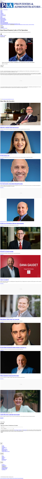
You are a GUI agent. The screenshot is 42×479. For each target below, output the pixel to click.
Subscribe (2, 27)
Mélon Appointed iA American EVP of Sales (9, 375)
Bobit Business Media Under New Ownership (9, 319)
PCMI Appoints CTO (4, 155)
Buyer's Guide (18, 23)
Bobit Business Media (17, 24)
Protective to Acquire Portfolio (6, 251)
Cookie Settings (12, 24)
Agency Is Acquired (4, 279)
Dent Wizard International (5, 99)
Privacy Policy (2, 478)
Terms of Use (6, 478)
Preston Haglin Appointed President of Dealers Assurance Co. (13, 347)
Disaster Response (2, 14)
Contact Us (8, 24)
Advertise (1, 24)
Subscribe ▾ (2, 2)
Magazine (10, 23)
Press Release (32, 24)
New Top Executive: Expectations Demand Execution (11, 183)
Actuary (1, 10)
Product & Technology (3, 19)
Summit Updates (2, 21)
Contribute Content (27, 24)
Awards (1, 11)
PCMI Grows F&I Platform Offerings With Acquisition (12, 223)
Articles (8, 0)
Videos (8, 23)
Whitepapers (5, 23)
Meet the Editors (5, 24)
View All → (1, 418)
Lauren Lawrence (8, 125)
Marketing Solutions (22, 24)
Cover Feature (3, 0)
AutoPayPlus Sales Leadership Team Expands (10, 414)
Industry (1, 16)
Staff (7, 221)
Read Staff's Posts (2, 36)
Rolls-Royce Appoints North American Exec (9, 127)
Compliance (1, 13)
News (6, 0)
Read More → (2, 130)
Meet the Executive (2, 18)
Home (1, 28)
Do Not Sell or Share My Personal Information (17, 478)
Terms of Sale (9, 478)
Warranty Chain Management (4, 22)
